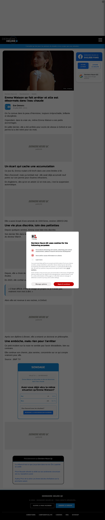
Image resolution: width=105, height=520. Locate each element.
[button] (52, 259)
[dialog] (52, 260)
